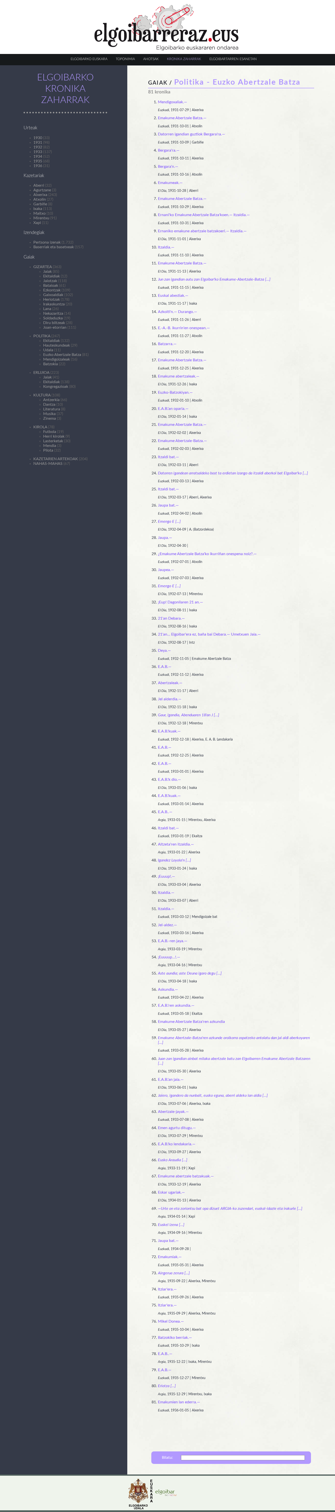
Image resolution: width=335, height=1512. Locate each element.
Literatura (51, 409)
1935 (37, 161)
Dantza (49, 404)
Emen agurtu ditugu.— (177, 1128)
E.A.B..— (165, 812)
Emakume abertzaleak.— (178, 376)
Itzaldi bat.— (168, 457)
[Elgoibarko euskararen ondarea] (166, 49)
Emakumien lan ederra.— (179, 1402)
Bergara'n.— (168, 167)
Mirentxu (41, 218)
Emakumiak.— (170, 1257)
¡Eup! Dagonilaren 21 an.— (180, 602)
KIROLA (40, 427)
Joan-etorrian (54, 327)
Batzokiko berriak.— (175, 1338)
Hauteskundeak (56, 345)
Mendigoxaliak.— (172, 102)
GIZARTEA (42, 267)
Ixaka (37, 209)
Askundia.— (168, 989)
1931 (37, 142)
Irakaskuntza (54, 304)
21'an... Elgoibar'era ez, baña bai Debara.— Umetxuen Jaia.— (209, 634)
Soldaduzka (53, 318)
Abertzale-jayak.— (173, 1112)
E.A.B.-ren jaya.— (172, 941)
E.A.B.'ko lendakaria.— (176, 1144)
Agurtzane (42, 190)
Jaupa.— (165, 538)
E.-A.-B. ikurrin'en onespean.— (184, 328)
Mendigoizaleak (56, 359)
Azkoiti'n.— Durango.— (177, 312)
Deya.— (164, 650)
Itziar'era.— (167, 1289)
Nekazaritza (53, 313)
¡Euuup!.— (166, 876)
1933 (37, 152)
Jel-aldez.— (167, 925)
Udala (48, 350)
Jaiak (47, 272)
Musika (49, 414)
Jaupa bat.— (168, 505)
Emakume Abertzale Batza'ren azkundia (191, 1022)
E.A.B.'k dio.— (169, 780)
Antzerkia (51, 400)
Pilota (48, 450)
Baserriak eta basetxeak (53, 247)
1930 (37, 138)
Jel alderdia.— (169, 699)
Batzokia (50, 364)
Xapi (37, 223)
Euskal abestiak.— (173, 296)
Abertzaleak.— (170, 683)
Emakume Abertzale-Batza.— (182, 441)
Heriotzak (51, 299)
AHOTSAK (151, 59)
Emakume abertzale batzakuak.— (186, 1176)
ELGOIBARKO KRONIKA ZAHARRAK (65, 89)
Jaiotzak (50, 281)
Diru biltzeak (54, 323)
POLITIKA (41, 336)
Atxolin (39, 199)
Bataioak (50, 285)
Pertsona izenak (47, 242)
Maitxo (39, 213)
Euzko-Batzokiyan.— (175, 392)
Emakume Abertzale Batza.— (182, 118)
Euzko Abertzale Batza (62, 355)
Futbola (49, 432)
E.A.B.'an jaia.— (171, 1080)
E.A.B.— (164, 667)
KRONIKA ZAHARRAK (184, 59)
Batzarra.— (167, 344)
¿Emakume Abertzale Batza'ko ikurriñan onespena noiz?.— (207, 554)
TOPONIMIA (125, 59)
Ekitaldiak (51, 276)
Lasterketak (53, 441)
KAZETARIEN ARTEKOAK (55, 459)
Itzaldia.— (166, 247)
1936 (37, 166)
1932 (37, 147)
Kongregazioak (55, 387)
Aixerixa (40, 195)
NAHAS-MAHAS (48, 464)
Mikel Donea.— (171, 1321)
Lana (47, 309)
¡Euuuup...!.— (169, 957)
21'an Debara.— (171, 618)
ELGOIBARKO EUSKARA (89, 59)
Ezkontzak (52, 290)
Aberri (38, 185)
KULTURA (42, 395)
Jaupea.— (166, 570)
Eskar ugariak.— (171, 1192)
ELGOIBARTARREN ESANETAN (233, 59)
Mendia (49, 446)
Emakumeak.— (170, 183)
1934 (37, 156)
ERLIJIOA (41, 373)
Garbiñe (40, 204)
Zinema (49, 418)
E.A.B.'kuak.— (169, 731)
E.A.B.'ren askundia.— (176, 1005)
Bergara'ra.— (169, 150)
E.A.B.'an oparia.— (173, 409)
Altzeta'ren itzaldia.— (176, 844)
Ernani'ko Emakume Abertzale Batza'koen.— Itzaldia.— (204, 215)
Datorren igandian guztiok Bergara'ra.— (191, 134)
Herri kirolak (53, 436)
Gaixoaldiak (53, 295)
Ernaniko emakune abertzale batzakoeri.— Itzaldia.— (202, 231)
